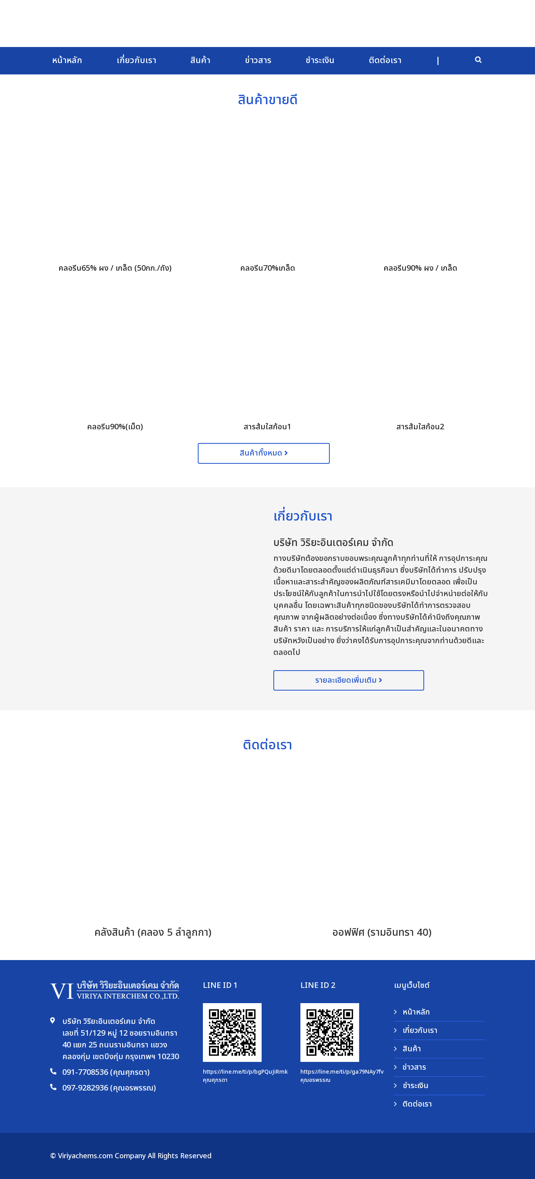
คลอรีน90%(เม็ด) (115, 427)
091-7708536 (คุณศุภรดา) (106, 1072)
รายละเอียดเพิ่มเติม (347, 680)
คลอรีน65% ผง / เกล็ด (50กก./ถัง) (115, 268)
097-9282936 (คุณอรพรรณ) (109, 1088)
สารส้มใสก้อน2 (420, 427)
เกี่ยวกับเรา (136, 60)
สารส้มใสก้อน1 (267, 427)
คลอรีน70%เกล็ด (267, 268)
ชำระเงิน (319, 60)
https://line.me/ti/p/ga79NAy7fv (341, 1072)
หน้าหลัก (67, 60)
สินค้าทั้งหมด (262, 453)
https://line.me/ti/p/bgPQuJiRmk (245, 1072)
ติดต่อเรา (385, 60)
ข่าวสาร (258, 60)
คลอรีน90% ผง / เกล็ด (420, 268)
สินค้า (200, 60)
